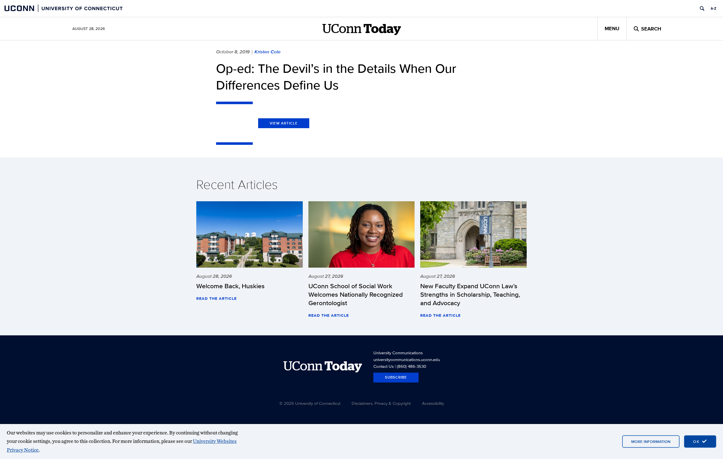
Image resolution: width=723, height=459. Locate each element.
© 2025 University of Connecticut (309, 403)
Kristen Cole (267, 51)
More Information (650, 441)
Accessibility (433, 403)
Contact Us (383, 366)
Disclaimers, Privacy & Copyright (381, 403)
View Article (284, 123)
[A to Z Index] (713, 8)
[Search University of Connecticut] (702, 8)
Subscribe (396, 377)
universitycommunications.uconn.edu (406, 359)
